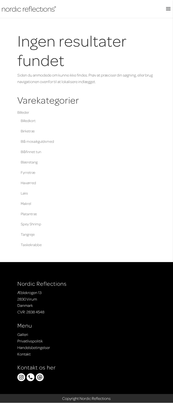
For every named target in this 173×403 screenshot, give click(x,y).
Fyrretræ (28, 172)
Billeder (23, 112)
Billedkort (28, 120)
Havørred (28, 182)
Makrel (26, 203)
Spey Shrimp (31, 224)
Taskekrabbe (31, 244)
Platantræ (29, 213)
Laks (24, 193)
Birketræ (28, 131)
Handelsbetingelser (33, 347)
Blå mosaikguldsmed (37, 141)
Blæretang (29, 162)
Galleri (22, 334)
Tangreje (28, 234)
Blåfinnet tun (31, 151)
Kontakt (24, 353)
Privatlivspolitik (30, 340)
